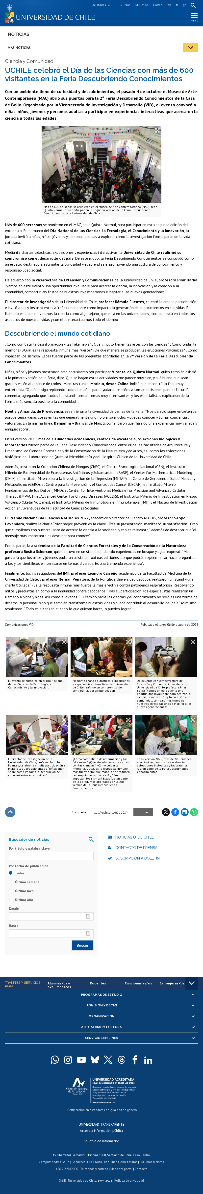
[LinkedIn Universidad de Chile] (148, 1060)
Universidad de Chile (82, 1180)
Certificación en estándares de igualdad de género (102, 1110)
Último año (23, 900)
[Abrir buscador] (193, 5)
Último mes (24, 891)
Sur (142, 1162)
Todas (19, 873)
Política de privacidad (129, 1180)
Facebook (175, 812)
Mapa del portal (121, 1169)
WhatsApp (194, 812)
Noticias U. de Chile (134, 837)
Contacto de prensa (136, 847)
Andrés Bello (60, 1162)
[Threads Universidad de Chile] (121, 1060)
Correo (158, 5)
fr (177, 5)
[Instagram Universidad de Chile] (68, 1060)
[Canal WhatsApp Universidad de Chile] (55, 1060)
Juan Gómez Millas (124, 1162)
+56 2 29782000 (67, 1169)
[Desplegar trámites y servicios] (191, 983)
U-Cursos (124, 5)
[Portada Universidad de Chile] (53, 13)
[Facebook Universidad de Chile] (135, 1060)
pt (184, 5)
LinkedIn (185, 812)
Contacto (141, 1169)
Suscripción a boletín (137, 858)
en (169, 5)
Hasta (14, 925)
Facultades (98, 5)
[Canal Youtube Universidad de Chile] (81, 1060)
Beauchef (78, 1162)
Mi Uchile (141, 5)
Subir (10, 812)
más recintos (155, 1162)
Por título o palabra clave (29, 848)
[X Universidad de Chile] (108, 1060)
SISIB (62, 1180)
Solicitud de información (102, 1141)
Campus (44, 1162)
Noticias (18, 34)
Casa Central (142, 1155)
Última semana (27, 882)
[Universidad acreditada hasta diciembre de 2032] (101, 1089)
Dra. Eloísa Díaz (98, 1162)
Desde (14, 908)
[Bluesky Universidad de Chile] (95, 1060)
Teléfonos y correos (94, 1169)
